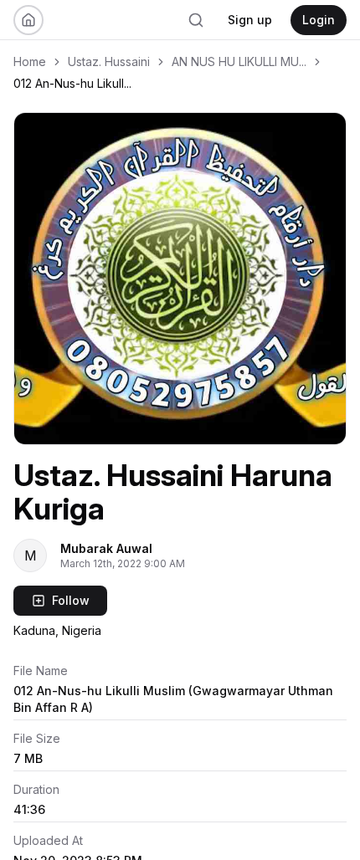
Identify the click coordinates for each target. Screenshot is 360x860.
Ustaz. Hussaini (109, 61)
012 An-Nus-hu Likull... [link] (72, 83)
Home (29, 61)
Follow (71, 600)
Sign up (250, 20)
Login (318, 20)
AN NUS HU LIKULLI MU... (239, 61)
